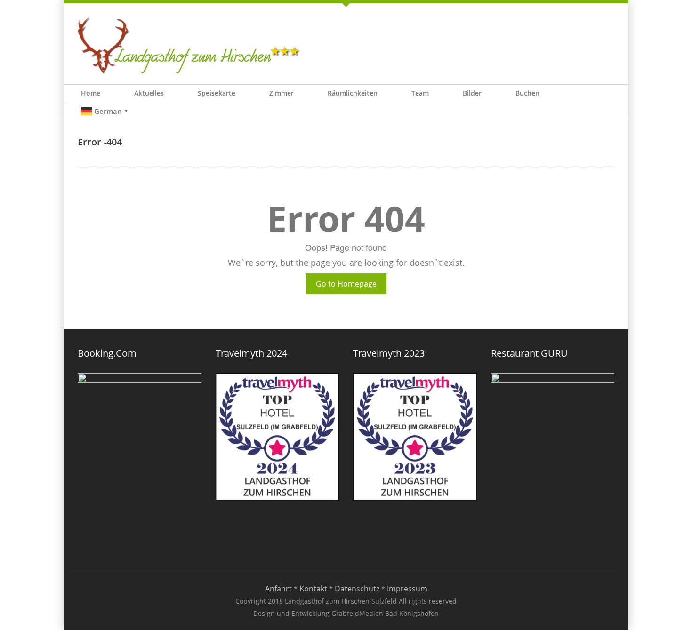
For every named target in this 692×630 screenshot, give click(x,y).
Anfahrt (278, 588)
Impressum (407, 588)
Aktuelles (149, 92)
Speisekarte (216, 92)
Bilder (472, 92)
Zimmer (281, 92)
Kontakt (313, 588)
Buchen (527, 92)
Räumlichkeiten (353, 92)
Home (90, 92)
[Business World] (189, 45)
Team (420, 92)
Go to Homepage (346, 284)
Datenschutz (357, 588)
